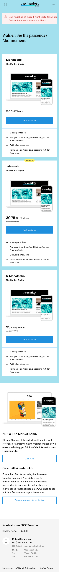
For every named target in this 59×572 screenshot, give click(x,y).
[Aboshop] (5, 4)
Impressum (7, 568)
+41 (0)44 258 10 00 (22, 542)
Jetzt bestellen (29, 120)
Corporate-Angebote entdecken (29, 500)
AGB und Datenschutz (25, 568)
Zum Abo (29, 458)
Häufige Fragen (9, 531)
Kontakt (24, 531)
